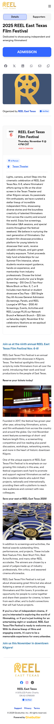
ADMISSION (27, 52)
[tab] (15, 17)
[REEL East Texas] (9, 5)
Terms (37, 708)
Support (18, 708)
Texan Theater (20, 166)
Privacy (27, 708)
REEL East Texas (27, 111)
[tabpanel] (27, 338)
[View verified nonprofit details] (44, 111)
